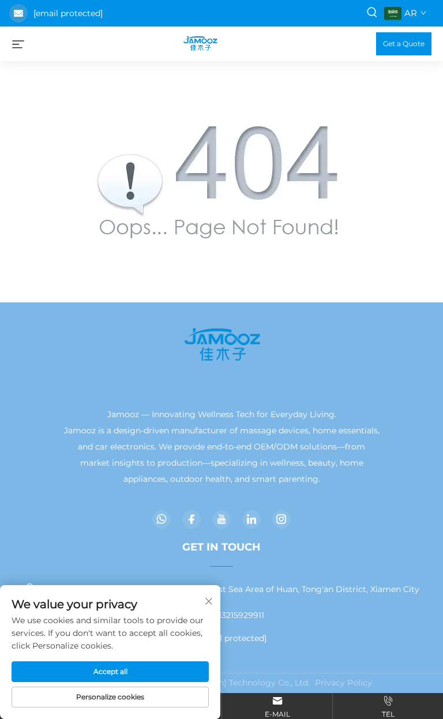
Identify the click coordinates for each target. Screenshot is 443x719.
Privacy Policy (343, 682)
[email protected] (68, 13)
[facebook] (191, 519)
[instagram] (281, 519)
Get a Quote (404, 43)
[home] (200, 43)
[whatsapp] (161, 519)
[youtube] (221, 519)
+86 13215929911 (231, 615)
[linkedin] (251, 519)
